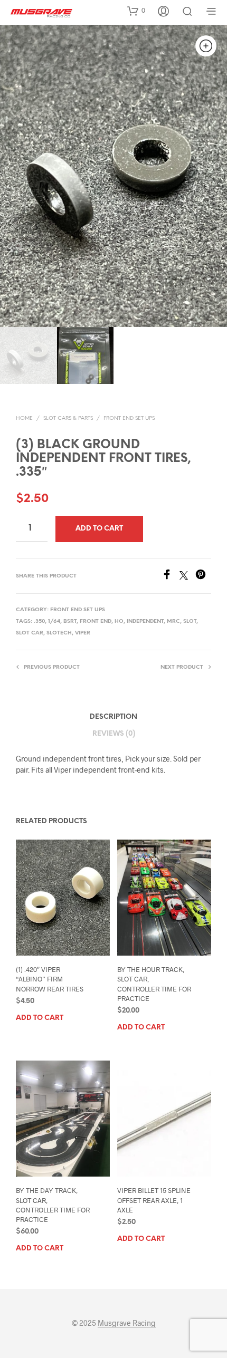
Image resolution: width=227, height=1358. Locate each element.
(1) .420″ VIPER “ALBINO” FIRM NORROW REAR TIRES (49, 979)
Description (113, 717)
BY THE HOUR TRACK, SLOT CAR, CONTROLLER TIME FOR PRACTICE (154, 984)
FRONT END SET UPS (129, 418)
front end (95, 621)
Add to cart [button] (39, 1018)
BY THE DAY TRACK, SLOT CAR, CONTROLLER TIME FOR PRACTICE (53, 1205)
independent (145, 621)
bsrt (70, 621)
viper (82, 633)
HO (119, 621)
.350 (39, 621)
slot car (29, 633)
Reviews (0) (113, 733)
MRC (173, 621)
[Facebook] (170, 576)
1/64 (54, 621)
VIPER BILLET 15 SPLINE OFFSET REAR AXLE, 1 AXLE (154, 1199)
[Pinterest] (203, 576)
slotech (59, 633)
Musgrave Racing (127, 1323)
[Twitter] (187, 576)
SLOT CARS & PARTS (68, 418)
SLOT (189, 621)
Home (24, 418)
